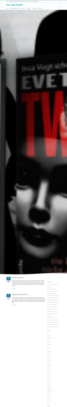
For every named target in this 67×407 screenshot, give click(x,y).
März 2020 (48, 384)
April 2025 (48, 353)
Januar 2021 (49, 377)
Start (7, 1)
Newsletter (21, 1)
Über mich (26, 1)
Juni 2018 (48, 404)
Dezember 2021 (49, 364)
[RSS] (60, 1)
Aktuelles (22, 278)
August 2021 (49, 366)
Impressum (36, 1)
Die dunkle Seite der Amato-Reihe (52, 302)
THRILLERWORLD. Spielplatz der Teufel (53, 295)
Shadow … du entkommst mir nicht (52, 291)
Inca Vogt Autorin (14, 5)
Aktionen (48, 333)
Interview (48, 342)
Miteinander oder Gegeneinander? (52, 313)
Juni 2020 (48, 382)
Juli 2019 (48, 393)
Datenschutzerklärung (13, 1)
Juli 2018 (48, 402)
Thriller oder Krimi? (50, 286)
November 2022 (49, 360)
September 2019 (49, 391)
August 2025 (49, 351)
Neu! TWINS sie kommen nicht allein (52, 284)
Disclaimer (31, 1)
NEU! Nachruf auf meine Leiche (17, 277)
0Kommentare (29, 295)
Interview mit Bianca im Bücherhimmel (53, 326)
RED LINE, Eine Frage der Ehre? (52, 293)
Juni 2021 (48, 371)
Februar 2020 (49, 386)
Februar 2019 (49, 397)
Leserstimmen (24, 295)
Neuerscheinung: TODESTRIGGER (52, 306)
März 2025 (48, 355)
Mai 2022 (48, 362)
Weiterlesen (14, 288)
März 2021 (48, 373)
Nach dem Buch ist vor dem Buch (52, 322)
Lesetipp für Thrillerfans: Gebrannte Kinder (19, 294)
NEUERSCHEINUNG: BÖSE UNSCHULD (53, 324)
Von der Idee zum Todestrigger (52, 304)
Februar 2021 (49, 375)
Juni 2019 (48, 395)
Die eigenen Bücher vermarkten (52, 311)
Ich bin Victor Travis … (50, 315)
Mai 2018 (48, 406)
